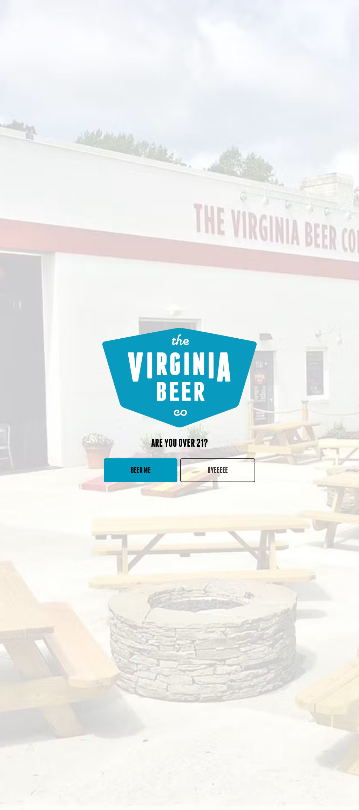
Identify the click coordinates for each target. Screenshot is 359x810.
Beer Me (141, 470)
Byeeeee (218, 470)
